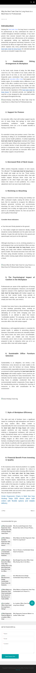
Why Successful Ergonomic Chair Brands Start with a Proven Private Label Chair (23, 527)
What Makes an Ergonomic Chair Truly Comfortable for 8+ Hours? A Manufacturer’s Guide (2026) (24, 590)
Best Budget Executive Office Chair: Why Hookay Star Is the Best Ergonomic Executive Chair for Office (23, 561)
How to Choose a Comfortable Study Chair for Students (23, 550)
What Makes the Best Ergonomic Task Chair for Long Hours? (24, 538)
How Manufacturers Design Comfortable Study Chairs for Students (21, 577)
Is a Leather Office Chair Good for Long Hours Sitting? (22, 604)
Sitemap (18, 669)
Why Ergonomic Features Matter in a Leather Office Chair (23, 614)
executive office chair (16, 79)
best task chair (13, 29)
